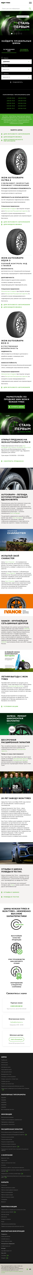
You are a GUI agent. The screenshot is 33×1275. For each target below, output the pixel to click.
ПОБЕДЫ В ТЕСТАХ (11, 897)
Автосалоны (4, 1216)
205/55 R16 (11, 103)
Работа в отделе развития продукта (9, 1190)
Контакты (3, 1165)
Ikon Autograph (15, 513)
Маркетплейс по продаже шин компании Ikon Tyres (13, 1209)
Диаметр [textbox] (6, 77)
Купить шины (17, 407)
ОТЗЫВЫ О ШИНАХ (11, 892)
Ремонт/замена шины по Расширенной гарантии (12, 1132)
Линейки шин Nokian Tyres (7, 1083)
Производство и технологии (8, 1124)
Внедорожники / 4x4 (6, 1074)
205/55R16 (3, 1102)
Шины (4, 1057)
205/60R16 (3, 1104)
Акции (2, 1221)
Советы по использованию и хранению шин (11, 1119)
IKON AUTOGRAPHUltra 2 (12, 178)
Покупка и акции (9, 1207)
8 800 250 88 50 (16, 1006)
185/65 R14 (22, 98)
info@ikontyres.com (5, 1246)
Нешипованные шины (6, 1069)
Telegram (3, 1258)
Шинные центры (5, 1214)
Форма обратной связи (6, 1241)
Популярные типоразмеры (13, 1095)
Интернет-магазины (6, 1219)
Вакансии (3, 1201)
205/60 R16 (22, 103)
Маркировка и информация (7, 1122)
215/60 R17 (22, 106)
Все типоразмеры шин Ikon (7, 1109)
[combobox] (16, 61)
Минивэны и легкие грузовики (8, 1076)
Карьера (5, 1182)
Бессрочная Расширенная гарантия (16, 211)
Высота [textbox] (6, 69)
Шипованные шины (5, 1067)
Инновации (6, 1114)
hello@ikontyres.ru (16, 1022)
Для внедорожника (13, 224)
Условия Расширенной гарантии (8, 1146)
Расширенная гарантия (20, 758)
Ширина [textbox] (6, 61)
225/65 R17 (11, 108)
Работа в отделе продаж (7, 1194)
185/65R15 (3, 1097)
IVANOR (26, 629)
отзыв (12, 885)
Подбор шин (4, 1060)
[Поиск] (30, 8)
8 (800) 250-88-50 (5, 1236)
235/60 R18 (22, 108)
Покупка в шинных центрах (7, 1137)
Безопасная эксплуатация (7, 1117)
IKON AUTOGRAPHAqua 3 (12, 259)
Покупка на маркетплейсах (7, 1141)
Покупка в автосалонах (6, 1139)
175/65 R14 (11, 98)
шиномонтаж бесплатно (15, 686)
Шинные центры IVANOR (7, 1212)
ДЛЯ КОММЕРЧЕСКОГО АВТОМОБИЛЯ (13, 140)
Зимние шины (4, 1064)
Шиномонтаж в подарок (8, 208)
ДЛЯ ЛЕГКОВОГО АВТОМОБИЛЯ (17, 134)
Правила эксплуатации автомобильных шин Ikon (12, 1086)
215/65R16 (3, 1107)
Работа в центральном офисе (8, 1187)
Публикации (4, 1160)
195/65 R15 (22, 100)
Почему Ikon (4, 1185)
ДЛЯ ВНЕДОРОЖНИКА (13, 137)
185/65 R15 (11, 100)
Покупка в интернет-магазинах (8, 1144)
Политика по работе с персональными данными (12, 1167)
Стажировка (4, 1199)
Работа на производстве (7, 1192)
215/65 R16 (11, 106)
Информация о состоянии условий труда (10, 1173)
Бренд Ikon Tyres (5, 1158)
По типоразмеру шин (9, 50)
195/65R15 (3, 1100)
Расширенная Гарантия (20, 760)
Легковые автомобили (6, 1072)
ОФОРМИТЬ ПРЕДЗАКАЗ (14, 461)
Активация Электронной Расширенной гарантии (12, 1134)
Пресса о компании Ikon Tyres (8, 1162)
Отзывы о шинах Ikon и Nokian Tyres (9, 1079)
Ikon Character (9, 562)
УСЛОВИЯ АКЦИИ (11, 706)
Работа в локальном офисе (7, 1197)
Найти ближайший (16, 1039)
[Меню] (30, 3)
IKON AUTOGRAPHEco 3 (12, 342)
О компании (6, 1155)
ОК (30, 1269)
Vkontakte (3, 1255)
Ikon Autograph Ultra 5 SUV (22, 447)
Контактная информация (12, 1231)
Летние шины (4, 1062)
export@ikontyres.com (6, 1250)
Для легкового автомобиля (17, 222)
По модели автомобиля (24, 50)
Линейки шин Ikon (5, 1081)
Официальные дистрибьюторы (8, 1224)
